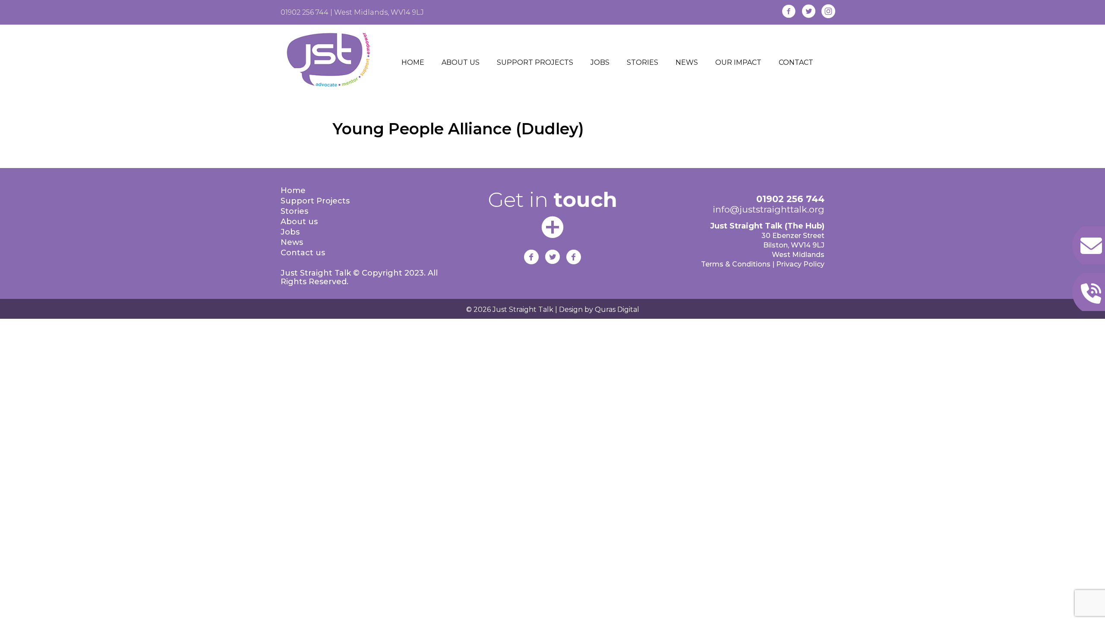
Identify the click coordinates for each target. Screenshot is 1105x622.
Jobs (290, 232)
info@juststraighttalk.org (768, 209)
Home (293, 190)
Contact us (303, 252)
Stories (294, 211)
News (292, 242)
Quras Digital (616, 309)
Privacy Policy (800, 264)
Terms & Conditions (735, 264)
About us (299, 221)
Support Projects (315, 201)
